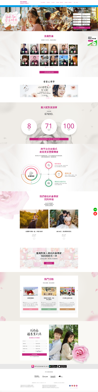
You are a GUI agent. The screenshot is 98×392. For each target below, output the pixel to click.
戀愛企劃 (61, 2)
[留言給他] (26, 52)
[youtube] (95, 213)
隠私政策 (85, 29)
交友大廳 (53, 2)
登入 (74, 2)
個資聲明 (82, 29)
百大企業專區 (43, 2)
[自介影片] (23, 52)
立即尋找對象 (81, 27)
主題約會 (57, 2)
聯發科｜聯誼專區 (34, 6)
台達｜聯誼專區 (63, 6)
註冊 (77, 2)
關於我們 (70, 2)
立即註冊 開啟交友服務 (49, 72)
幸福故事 (66, 2)
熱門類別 (48, 2)
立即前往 (90, 40)
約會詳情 (30, 309)
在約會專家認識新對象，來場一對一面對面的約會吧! (49, 139)
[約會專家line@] (95, 209)
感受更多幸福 (49, 263)
